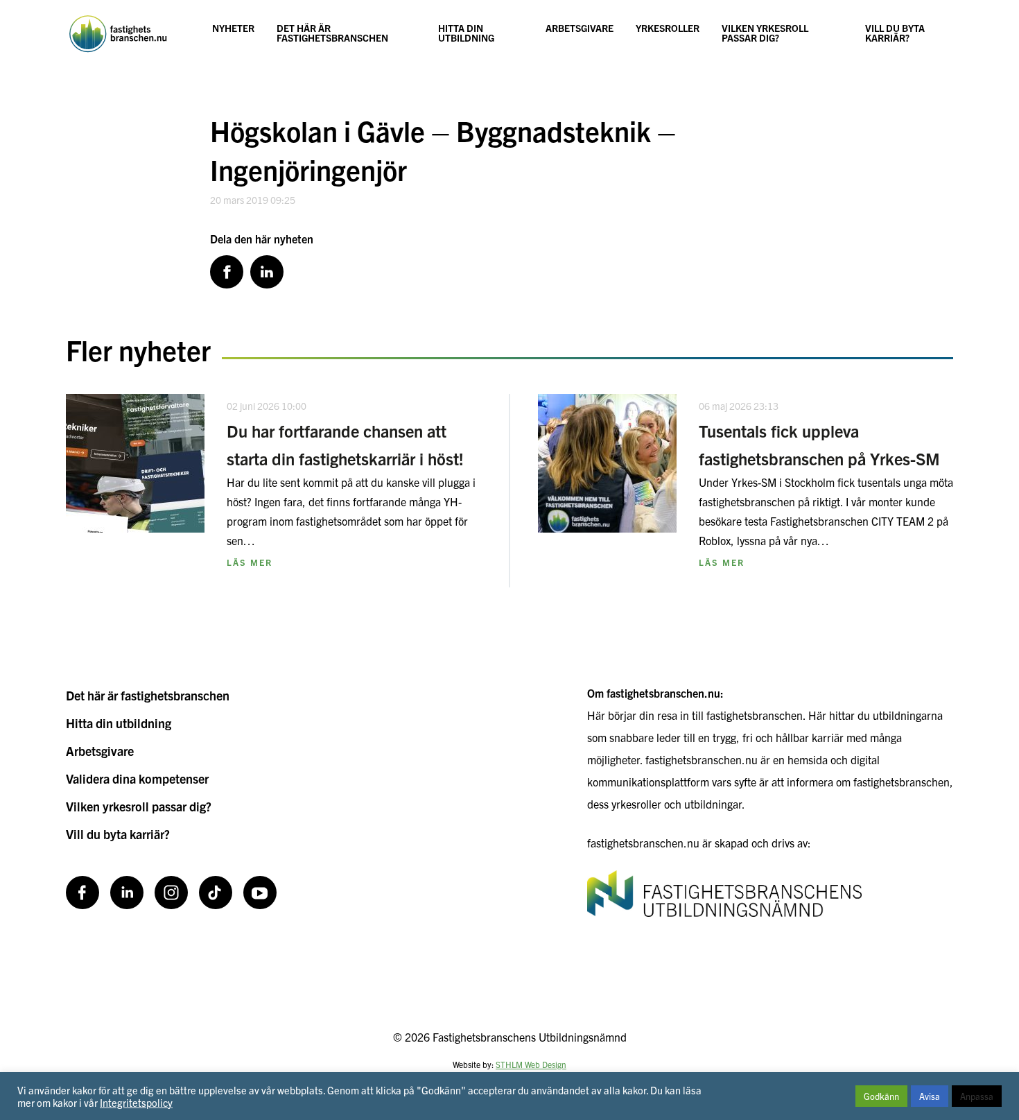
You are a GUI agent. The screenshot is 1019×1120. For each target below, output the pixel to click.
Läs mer (249, 562)
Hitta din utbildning (466, 32)
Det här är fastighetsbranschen (332, 32)
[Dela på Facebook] (226, 271)
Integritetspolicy (136, 1102)
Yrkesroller (667, 27)
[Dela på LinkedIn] (267, 271)
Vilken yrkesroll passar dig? (765, 32)
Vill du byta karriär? (895, 32)
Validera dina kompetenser (137, 778)
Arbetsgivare (579, 27)
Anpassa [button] (976, 1096)
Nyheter (233, 27)
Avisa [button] (929, 1096)
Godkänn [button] (881, 1096)
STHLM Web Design (531, 1064)
